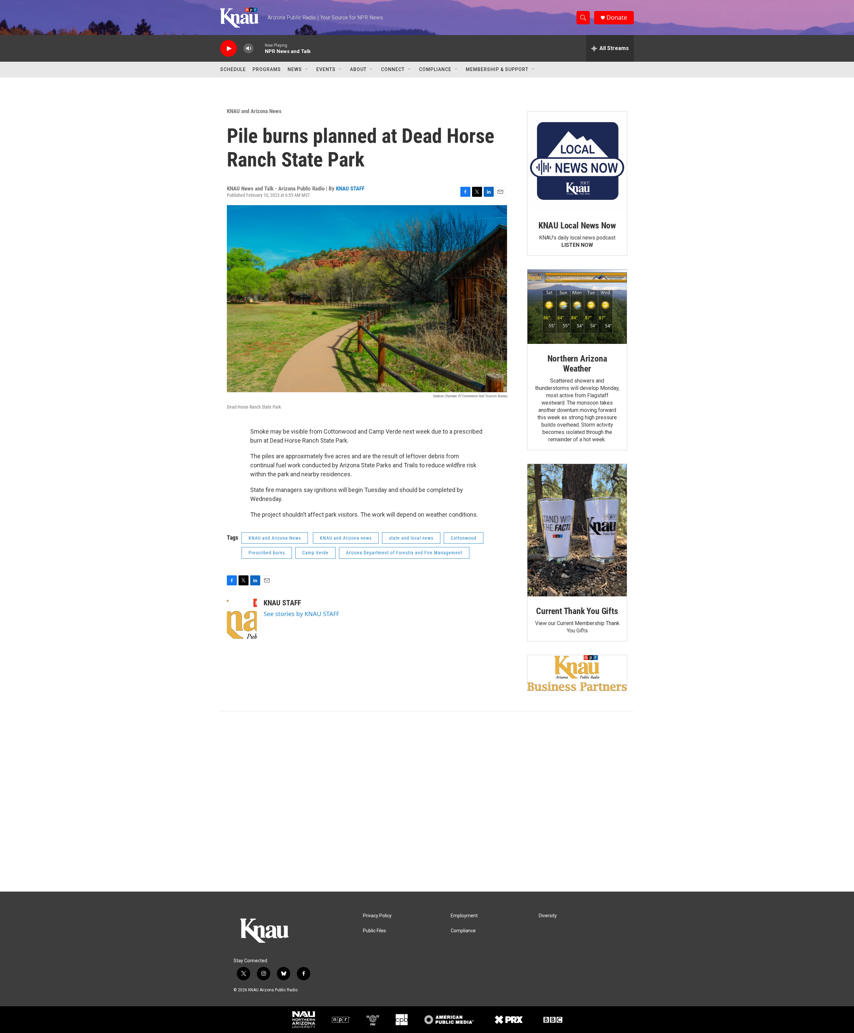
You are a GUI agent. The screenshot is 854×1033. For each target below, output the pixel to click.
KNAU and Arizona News (254, 111)
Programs (267, 69)
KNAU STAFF (350, 188)
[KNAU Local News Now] (577, 161)
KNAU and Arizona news (346, 538)
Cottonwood (463, 538)
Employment (464, 915)
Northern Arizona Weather (577, 364)
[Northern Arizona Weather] (577, 307)
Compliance (435, 69)
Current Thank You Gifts (577, 611)
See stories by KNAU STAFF (301, 614)
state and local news (411, 538)
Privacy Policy (377, 915)
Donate (616, 17)
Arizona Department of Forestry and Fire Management (404, 552)
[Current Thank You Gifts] (577, 530)
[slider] (259, 48)
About (358, 69)
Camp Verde (315, 552)
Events (326, 69)
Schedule (233, 69)
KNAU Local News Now (577, 225)
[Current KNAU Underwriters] (577, 673)
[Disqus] (427, 801)
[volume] (248, 48)
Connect (393, 69)
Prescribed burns (267, 552)
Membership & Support (497, 69)
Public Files (374, 930)
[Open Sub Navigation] (307, 69)
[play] (228, 48)
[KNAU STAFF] (242, 619)
